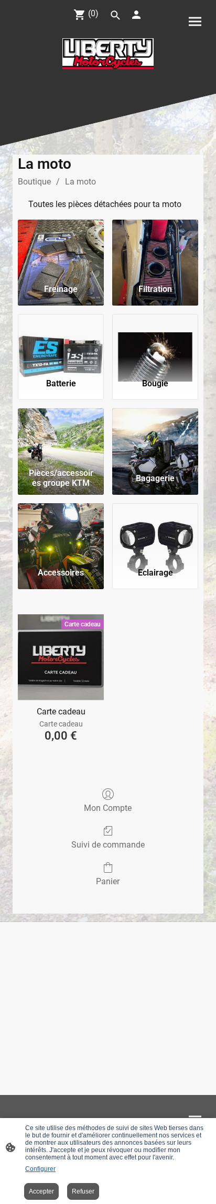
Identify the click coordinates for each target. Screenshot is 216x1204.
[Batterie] (61, 342)
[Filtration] (155, 247)
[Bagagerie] (155, 436)
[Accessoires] (61, 531)
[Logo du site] (108, 53)
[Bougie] (155, 342)
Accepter (41, 1191)
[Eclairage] (155, 531)
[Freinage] (61, 247)
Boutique (34, 182)
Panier (108, 881)
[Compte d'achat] (136, 14)
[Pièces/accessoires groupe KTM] (61, 436)
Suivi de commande (108, 845)
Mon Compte (108, 808)
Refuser (83, 1191)
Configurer (40, 1169)
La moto (80, 182)
